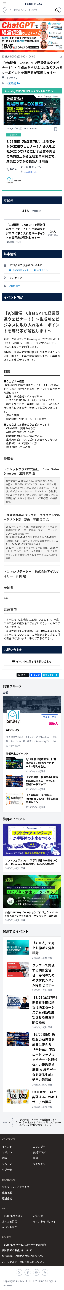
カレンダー (39, 1146)
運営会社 (7, 1198)
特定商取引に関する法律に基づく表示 (23, 1256)
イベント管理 (9, 1227)
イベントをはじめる (44, 1221)
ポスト (24, 674)
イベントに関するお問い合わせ (34, 661)
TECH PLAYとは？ (12, 1215)
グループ (7, 1164)
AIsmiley (14, 285)
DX (18, 83)
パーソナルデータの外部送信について (23, 1261)
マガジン (7, 1152)
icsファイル (42, 269)
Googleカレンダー (22, 269)
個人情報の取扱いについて (17, 1250)
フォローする (49, 716)
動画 (4, 1158)
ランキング (39, 1164)
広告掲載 (7, 1192)
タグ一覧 (7, 1169)
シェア (37, 674)
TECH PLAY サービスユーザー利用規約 (24, 1244)
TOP (5, 1122)
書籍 (35, 1158)
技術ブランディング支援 (15, 1187)
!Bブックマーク (50, 674)
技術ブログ (39, 1152)
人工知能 (11, 83)
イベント (12, 1122)
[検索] (57, 10)
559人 (53, 723)
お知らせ (38, 1215)
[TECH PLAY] (33, 4)
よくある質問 (9, 1221)
